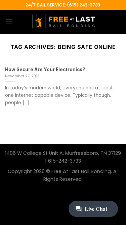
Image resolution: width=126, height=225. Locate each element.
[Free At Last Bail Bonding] (63, 21)
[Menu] (9, 21)
